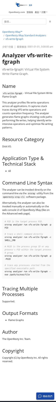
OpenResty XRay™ (12, 31)
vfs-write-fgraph (14, 39)
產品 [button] (37, 12)
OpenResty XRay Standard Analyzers (26, 35)
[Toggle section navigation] (50, 21)
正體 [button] (43, 12)
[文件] (21, 4)
